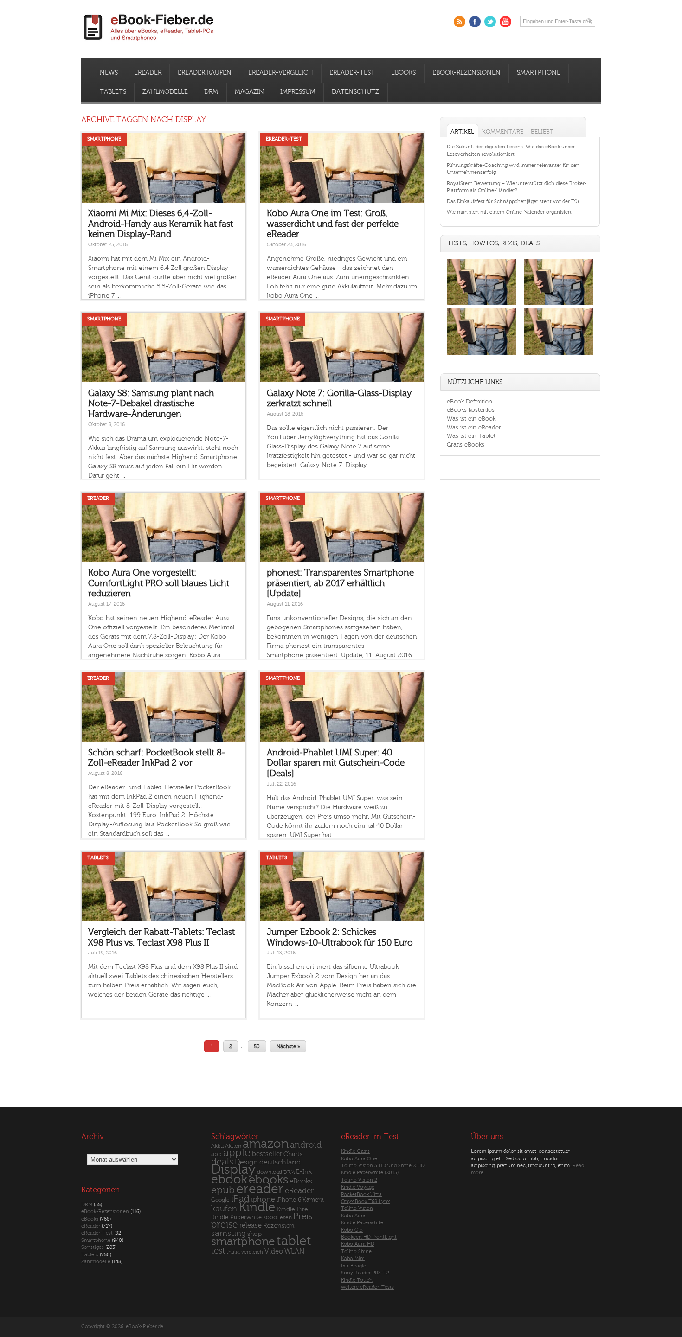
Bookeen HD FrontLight (369, 1237)
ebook (229, 1179)
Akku (217, 1146)
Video (273, 1251)
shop (254, 1233)
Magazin (249, 92)
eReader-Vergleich (280, 73)
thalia (233, 1252)
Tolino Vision (357, 1208)
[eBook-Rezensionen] (481, 355)
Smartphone (538, 73)
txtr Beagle (353, 1266)
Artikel (462, 131)
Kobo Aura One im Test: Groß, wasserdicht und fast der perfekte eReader (333, 223)
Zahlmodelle (165, 92)
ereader (259, 1189)
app (216, 1154)
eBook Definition (469, 401)
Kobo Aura (353, 1216)
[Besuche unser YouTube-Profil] (505, 21)
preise (224, 1224)
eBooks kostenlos (471, 409)
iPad (240, 1198)
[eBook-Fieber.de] (149, 42)
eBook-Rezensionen (466, 73)
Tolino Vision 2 (359, 1180)
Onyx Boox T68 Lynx (365, 1201)
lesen (285, 1217)
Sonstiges (92, 1247)
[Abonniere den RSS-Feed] (459, 21)
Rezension (279, 1225)
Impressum (297, 92)
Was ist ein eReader (474, 427)
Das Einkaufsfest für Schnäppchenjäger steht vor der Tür (513, 201)
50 (257, 1046)
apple (237, 1153)
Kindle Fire (292, 1209)
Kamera (313, 1199)
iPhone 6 (289, 1199)
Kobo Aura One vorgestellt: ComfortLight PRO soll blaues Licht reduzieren (158, 583)
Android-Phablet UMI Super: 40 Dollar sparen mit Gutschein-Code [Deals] (336, 763)
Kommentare (502, 131)
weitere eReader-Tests (367, 1287)
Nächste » (288, 1046)
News (109, 73)
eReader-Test (352, 73)
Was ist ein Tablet (471, 435)
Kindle (256, 1207)
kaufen (224, 1209)
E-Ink (304, 1172)
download (269, 1172)
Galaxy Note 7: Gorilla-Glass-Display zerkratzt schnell (339, 398)
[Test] (481, 305)
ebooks (268, 1180)
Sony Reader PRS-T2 (365, 1273)
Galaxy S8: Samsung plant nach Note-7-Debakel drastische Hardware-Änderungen (151, 403)
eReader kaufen (205, 73)
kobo (270, 1217)
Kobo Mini (353, 1258)
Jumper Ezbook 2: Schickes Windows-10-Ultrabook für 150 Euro (340, 937)
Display (233, 1169)
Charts (292, 1154)
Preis (302, 1216)
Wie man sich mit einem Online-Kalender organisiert (509, 212)
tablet (294, 1241)
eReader (147, 73)
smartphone (243, 1241)
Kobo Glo (352, 1230)
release (250, 1225)
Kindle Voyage (357, 1187)
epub (223, 1190)
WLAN (294, 1251)
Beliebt (542, 131)
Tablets (113, 92)
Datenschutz (355, 92)
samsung (228, 1233)
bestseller (267, 1154)
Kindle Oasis (355, 1151)
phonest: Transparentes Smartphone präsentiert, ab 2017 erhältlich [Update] (340, 583)
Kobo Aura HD (357, 1244)
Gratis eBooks (465, 444)
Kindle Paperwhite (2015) (370, 1173)
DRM (211, 92)
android (306, 1145)
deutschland (280, 1162)
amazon (266, 1144)
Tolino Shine (356, 1251)
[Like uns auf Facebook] (475, 21)
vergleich (252, 1252)
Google (220, 1200)
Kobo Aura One (359, 1159)
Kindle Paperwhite (236, 1217)
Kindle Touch (357, 1280)
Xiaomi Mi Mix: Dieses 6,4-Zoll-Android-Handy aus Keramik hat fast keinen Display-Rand (160, 223)
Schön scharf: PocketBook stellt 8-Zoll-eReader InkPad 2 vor (156, 758)
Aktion (233, 1146)
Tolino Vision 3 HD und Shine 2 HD (383, 1166)
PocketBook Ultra (361, 1194)
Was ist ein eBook (471, 418)
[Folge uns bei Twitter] (490, 21)
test (218, 1251)
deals (222, 1162)
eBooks (403, 73)
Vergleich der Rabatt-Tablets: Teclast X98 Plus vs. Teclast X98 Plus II (161, 937)
